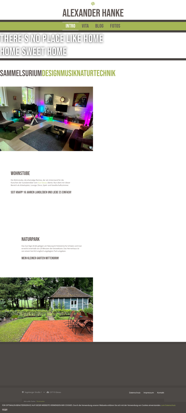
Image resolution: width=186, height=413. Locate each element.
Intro (70, 26)
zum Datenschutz (168, 405)
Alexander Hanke (93, 13)
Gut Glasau (42, 182)
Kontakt (160, 392)
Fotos (115, 26)
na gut (4, 409)
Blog (99, 26)
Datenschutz (134, 392)
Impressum (149, 392)
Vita (85, 26)
